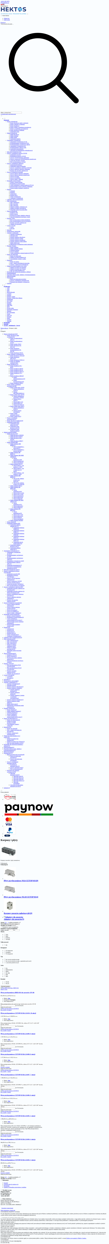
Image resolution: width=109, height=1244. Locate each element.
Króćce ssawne (14, 214)
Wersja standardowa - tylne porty (18, 447)
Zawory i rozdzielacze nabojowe (15, 163)
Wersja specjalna (18, 462)
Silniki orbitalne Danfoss (16, 248)
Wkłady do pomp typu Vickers (18, 269)
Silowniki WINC (18, 779)
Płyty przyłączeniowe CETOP (18, 162)
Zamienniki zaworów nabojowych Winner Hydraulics (15, 592)
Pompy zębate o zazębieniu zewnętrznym (20, 127)
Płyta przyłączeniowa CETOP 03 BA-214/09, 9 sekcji (18, 1034)
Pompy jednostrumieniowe (19, 378)
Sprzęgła (9, 230)
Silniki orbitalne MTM (16, 520)
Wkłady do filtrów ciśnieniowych (18, 206)
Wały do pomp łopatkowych (17, 270)
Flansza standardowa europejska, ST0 (18, 396)
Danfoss (9, 295)
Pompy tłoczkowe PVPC (17, 360)
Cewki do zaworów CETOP (17, 160)
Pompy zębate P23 (15, 416)
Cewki (12, 227)
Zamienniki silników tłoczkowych (15, 545)
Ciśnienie (12, 191)
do (14, 930)
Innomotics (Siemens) (12, 309)
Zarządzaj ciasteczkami (7, 1208)
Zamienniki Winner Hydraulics (18, 166)
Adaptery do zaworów (16, 224)
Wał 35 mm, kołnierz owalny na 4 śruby (18, 483)
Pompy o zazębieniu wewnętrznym (19, 128)
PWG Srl (9, 315)
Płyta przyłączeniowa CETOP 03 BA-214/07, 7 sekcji (18, 1075)
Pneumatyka (10, 277)
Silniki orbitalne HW (16, 485)
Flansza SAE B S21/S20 (17, 411)
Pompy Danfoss (14, 247)
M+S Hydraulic (11, 312)
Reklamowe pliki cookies (7, 1231)
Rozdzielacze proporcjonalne (17, 183)
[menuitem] (45, 201)
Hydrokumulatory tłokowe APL (18, 147)
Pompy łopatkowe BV (16, 370)
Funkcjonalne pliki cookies (7, 1222)
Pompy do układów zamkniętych (15, 362)
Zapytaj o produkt (5, 1067)
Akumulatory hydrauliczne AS (18, 146)
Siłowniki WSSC (18, 780)
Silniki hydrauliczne (12, 133)
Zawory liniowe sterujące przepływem (20, 175)
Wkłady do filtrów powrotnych (18, 208)
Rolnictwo (9, 260)
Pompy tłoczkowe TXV (17, 355)
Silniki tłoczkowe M (16, 436)
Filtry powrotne (14, 204)
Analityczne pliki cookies (7, 1226)
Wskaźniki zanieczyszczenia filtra (18, 209)
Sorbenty (9, 283)
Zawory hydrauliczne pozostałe (15, 172)
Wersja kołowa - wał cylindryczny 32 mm (18, 470)
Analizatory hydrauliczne (16, 198)
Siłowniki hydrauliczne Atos (14, 152)
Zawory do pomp (14, 176)
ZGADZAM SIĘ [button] (5, 1242)
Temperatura (13, 193)
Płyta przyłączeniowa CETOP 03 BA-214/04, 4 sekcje (18, 1139)
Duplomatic (10, 299)
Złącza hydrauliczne (12, 211)
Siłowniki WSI (18, 776)
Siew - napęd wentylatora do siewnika (19, 263)
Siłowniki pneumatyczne (15, 774)
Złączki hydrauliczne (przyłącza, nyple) (20, 217)
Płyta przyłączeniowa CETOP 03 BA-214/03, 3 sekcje (18, 1160)
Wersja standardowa (17, 459)
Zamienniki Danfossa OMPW (18, 528)
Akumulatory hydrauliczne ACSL (18, 141)
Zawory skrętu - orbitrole (16, 179)
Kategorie (3, 331)
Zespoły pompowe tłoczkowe (17, 237)
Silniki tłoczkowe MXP (17, 435)
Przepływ (12, 192)
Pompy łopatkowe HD (16, 383)
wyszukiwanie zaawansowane (8, 114)
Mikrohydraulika (11, 276)
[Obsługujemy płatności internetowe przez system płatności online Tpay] (7, 836)
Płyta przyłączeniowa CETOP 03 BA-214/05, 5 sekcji (18, 1116)
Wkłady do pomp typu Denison (18, 267)
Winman (9, 321)
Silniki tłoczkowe (14, 134)
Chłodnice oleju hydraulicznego (15, 199)
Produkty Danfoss (11, 246)
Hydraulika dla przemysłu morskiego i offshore (19, 272)
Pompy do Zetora (14, 261)
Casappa (9, 293)
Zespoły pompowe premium (15, 690)
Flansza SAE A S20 (17, 399)
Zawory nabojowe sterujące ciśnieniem (20, 169)
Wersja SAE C (18, 514)
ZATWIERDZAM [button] (5, 1236)
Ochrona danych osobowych (11, 1184)
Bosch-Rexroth (11, 292)
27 (15, 925)
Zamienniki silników (15, 139)
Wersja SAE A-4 (18, 494)
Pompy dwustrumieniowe (18, 381)
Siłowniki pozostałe (16, 782)
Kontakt (6, 1183)
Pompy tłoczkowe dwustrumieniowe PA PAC (15, 350)
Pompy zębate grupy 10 (17, 387)
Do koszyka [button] (20, 1005)
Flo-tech (9, 302)
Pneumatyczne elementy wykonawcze (19, 282)
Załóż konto (7, 19)
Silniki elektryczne (15, 243)
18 (13, 925)
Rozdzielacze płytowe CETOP (18, 156)
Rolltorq (9, 317)
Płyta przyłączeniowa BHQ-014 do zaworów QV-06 (17, 992)
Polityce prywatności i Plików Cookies (76, 1238)
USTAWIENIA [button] (5, 1239)
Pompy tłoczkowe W (16, 352)
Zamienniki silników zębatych (15, 548)
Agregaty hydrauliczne (16, 234)
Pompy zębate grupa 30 (17, 406)
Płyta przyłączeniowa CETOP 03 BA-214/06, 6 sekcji (18, 1095)
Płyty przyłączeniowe (16, 769)
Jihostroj (9, 311)
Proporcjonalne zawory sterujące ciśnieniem (21, 186)
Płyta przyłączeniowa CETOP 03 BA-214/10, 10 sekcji (18, 1013)
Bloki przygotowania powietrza (18, 279)
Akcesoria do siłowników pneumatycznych (16, 785)
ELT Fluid (9, 301)
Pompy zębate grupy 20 (17, 394)
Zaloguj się (6, 18)
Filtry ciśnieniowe (14, 202)
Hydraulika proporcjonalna (14, 180)
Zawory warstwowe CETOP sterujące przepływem (23, 159)
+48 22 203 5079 (5, 1)
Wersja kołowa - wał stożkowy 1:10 (18, 466)
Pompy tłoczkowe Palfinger (17, 130)
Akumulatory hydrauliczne (14, 140)
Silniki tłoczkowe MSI (16, 441)
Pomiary (9, 189)
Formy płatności (5, 792)
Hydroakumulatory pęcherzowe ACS (19, 143)
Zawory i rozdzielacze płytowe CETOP (17, 153)
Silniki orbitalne (14, 136)
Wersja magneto (18, 461)
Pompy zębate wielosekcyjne (14, 414)
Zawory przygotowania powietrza (16, 759)
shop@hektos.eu (5, 2)
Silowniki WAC (18, 777)
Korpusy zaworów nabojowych (18, 222)
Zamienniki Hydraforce (16, 165)
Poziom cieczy (14, 195)
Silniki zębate (13, 137)
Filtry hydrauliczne (12, 201)
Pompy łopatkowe (14, 126)
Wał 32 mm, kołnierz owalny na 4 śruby (18, 480)
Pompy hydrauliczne (12, 121)
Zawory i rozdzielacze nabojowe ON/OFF (21, 167)
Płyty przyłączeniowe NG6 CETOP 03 (20, 220)
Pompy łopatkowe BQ (16, 368)
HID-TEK (9, 305)
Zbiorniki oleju (14, 235)
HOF (8, 306)
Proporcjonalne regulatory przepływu (19, 188)
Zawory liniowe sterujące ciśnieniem (19, 173)
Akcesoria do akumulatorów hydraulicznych (21, 150)
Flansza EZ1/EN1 (18, 405)
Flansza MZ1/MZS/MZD (18, 392)
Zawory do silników (15, 178)
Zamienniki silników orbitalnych (15, 525)
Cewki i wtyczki (11, 225)
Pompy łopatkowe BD (17, 376)
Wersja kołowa (18, 497)
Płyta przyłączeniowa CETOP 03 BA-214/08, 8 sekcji (18, 1054)
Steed (8, 318)
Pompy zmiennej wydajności (17, 124)
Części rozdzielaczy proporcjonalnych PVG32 (22, 185)
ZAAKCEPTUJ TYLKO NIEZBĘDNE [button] (11, 1241)
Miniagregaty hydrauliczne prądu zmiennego (21, 244)
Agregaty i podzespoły (12, 233)
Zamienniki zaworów (15, 154)
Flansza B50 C (17, 403)
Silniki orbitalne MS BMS (15, 488)
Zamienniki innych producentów (18, 542)
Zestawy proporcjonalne (16, 182)
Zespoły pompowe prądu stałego (18, 241)
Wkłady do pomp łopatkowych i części (17, 266)
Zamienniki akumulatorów (17, 149)
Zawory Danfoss (14, 251)
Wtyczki (12, 228)
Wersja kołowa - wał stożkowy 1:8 (18, 473)
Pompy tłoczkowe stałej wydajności (19, 123)
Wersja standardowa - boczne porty (18, 450)
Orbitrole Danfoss (14, 250)
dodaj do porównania (6, 1007)
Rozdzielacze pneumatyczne (15, 765)
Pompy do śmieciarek (12, 254)
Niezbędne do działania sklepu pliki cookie (13, 1217)
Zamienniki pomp (14, 131)
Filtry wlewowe (14, 205)
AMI (8, 288)
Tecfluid (9, 319)
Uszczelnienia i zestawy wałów (18, 259)
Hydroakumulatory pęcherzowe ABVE (20, 144)
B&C (8, 290)
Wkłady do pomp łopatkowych (18, 257)
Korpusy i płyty (11, 218)
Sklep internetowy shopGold (8, 1210)
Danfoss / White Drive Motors (14, 298)
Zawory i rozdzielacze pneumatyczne (19, 280)
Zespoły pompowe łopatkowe (17, 240)
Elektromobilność (11, 273)
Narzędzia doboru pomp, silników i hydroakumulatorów (21, 274)
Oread (8, 314)
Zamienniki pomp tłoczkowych (14, 427)
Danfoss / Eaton (11, 296)
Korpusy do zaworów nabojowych (19, 170)
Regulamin (6, 1186)
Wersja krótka (17, 498)
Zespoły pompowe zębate (16, 238)
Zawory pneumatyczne (16, 767)
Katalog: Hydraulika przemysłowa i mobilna (15, 1187)
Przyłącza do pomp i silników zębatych (20, 215)
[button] (2, 4)
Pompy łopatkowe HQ (17, 371)
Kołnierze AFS (14, 212)
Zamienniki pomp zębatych (14, 424)
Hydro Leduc (10, 308)
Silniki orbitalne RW (16, 464)
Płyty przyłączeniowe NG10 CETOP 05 (20, 221)
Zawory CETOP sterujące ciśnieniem (19, 157)
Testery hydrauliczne (15, 196)
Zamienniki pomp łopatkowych (14, 430)
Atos (8, 289)
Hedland (9, 303)
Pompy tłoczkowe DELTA (14, 357)
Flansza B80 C (18, 402)
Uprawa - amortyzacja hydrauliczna (19, 264)
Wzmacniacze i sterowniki (13, 231)
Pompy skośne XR (15, 344)
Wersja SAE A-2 (18, 493)
